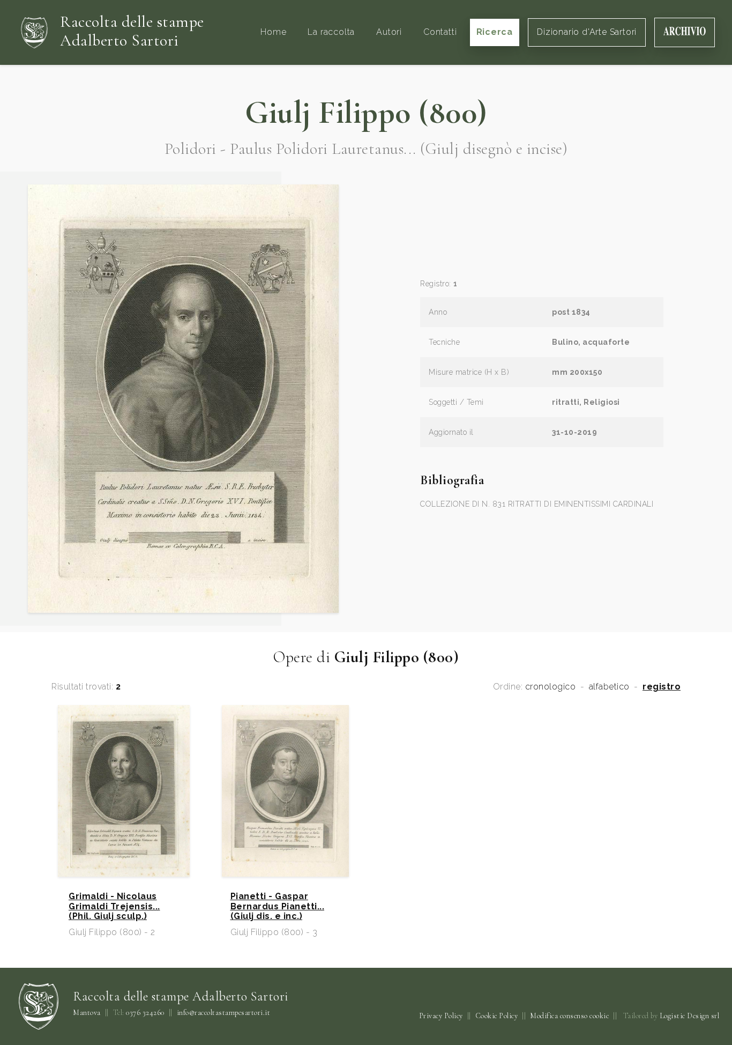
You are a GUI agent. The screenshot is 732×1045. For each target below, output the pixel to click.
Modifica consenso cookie (569, 1015)
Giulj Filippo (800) (366, 112)
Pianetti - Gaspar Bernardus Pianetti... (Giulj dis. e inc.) (277, 906)
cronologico (550, 687)
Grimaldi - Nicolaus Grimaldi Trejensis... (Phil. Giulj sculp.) (114, 906)
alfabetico (609, 687)
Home (273, 32)
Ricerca (494, 32)
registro (662, 687)
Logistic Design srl (690, 1015)
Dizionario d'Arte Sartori (587, 32)
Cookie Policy (496, 1015)
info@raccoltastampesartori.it (224, 1013)
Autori (389, 32)
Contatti (440, 32)
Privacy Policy (441, 1015)
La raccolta (331, 32)
